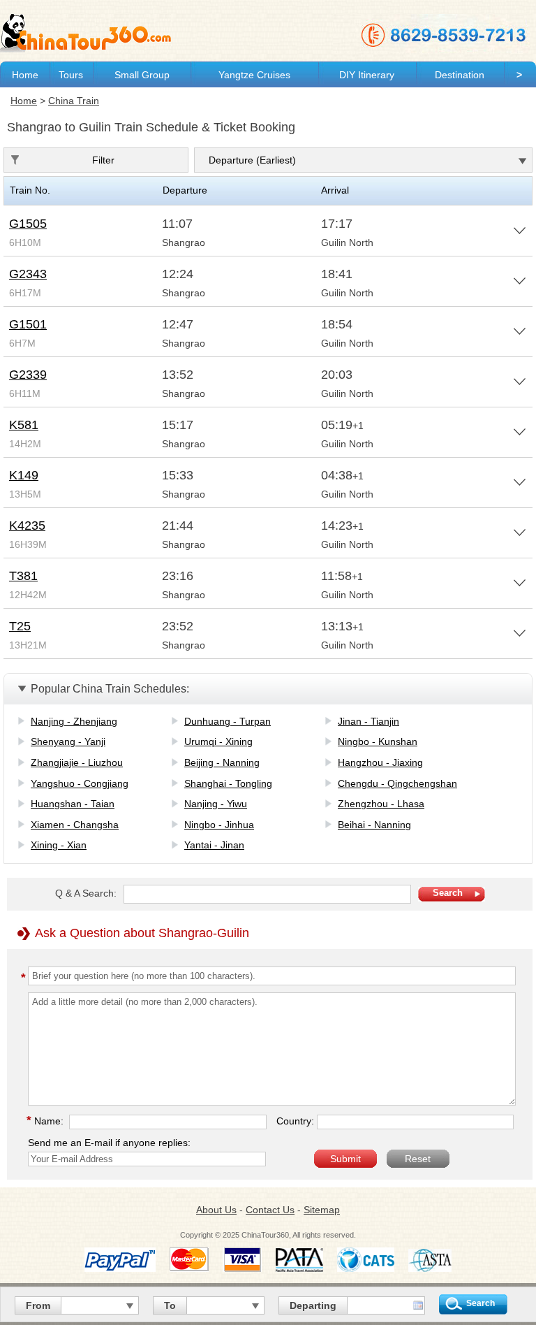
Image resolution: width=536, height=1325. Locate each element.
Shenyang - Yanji (68, 741)
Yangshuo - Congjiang (79, 783)
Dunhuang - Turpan (227, 721)
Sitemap (322, 1209)
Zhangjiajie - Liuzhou (77, 762)
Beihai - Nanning (374, 824)
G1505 (28, 224)
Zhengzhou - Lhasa (381, 803)
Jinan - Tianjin (368, 721)
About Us (216, 1209)
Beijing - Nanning (222, 762)
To (170, 1305)
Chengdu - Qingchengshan (397, 783)
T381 (23, 576)
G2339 (28, 375)
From (38, 1305)
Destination (459, 74)
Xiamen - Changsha (75, 824)
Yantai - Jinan (214, 844)
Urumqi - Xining (218, 741)
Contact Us (270, 1209)
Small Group (142, 74)
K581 (23, 425)
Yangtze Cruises (254, 74)
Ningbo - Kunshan (377, 741)
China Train (73, 100)
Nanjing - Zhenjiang (74, 721)
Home (25, 74)
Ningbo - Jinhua (219, 824)
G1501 (28, 324)
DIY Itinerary (366, 74)
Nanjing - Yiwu (215, 803)
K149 (23, 475)
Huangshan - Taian (72, 803)
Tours (71, 74)
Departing (313, 1305)
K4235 (27, 526)
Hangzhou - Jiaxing (380, 762)
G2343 (28, 274)
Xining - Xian (59, 844)
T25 (20, 626)
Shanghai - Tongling (228, 783)
